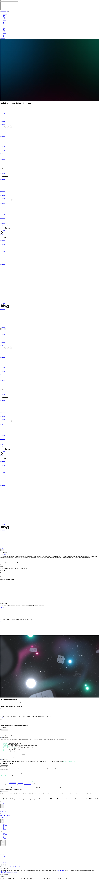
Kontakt (4, 18)
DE (3, 22)
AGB (4, 847)
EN (3, 23)
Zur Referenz (2, 113)
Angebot (4, 13)
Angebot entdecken (4, 105)
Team (4, 15)
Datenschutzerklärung (60, 870)
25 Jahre (4, 20)
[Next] (5, 329)
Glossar (4, 852)
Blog (4, 17)
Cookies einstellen (13, 872)
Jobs (3, 16)
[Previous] (1, 329)
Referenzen (5, 14)
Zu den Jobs (2, 722)
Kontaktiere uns (3, 803)
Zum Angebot (3, 554)
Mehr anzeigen (3, 871)
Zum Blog (2, 717)
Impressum (5, 848)
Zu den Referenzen (3, 711)
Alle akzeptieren (3, 872)
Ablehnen (8, 872)
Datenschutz (5, 850)
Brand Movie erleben (4, 704)
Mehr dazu (2, 607)
